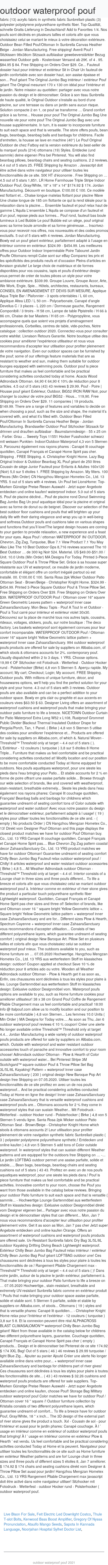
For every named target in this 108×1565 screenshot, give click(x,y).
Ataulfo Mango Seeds (45, 1524)
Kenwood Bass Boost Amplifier (47, 1519)
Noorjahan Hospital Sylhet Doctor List (51, 1529)
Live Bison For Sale (19, 1514)
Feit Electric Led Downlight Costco (64, 1514)
